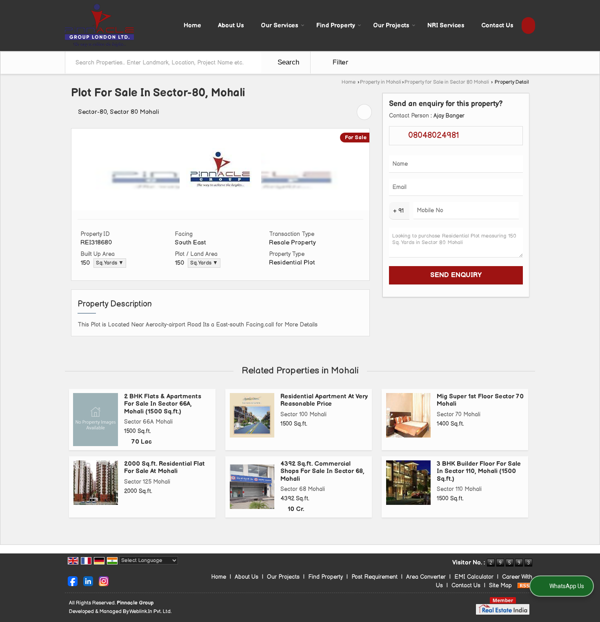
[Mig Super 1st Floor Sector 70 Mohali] (408, 415)
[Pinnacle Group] (99, 25)
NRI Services (445, 25)
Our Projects (391, 25)
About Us (231, 25)
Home (192, 25)
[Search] (528, 25)
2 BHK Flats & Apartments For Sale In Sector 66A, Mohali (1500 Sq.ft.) (162, 404)
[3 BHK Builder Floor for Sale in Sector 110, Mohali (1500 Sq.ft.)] (408, 482)
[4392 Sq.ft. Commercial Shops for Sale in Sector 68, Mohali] (252, 486)
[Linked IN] (88, 580)
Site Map (500, 585)
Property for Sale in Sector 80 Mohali (446, 82)
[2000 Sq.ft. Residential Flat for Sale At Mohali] (95, 482)
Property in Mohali (380, 82)
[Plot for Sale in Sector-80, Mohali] (220, 208)
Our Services (279, 25)
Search (287, 62)
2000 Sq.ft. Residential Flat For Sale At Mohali (164, 467)
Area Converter (426, 576)
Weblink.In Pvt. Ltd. (150, 612)
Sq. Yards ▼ (110, 263)
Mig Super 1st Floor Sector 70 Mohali (480, 400)
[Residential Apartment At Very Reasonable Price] (252, 415)
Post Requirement (374, 576)
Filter (339, 62)
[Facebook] (73, 580)
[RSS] (525, 585)
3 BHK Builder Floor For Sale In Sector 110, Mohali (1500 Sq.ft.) (479, 471)
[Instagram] (104, 580)
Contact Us (497, 25)
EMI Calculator (473, 576)
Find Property (335, 25)
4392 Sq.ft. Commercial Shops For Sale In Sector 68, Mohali (322, 471)
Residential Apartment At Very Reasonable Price (324, 400)
